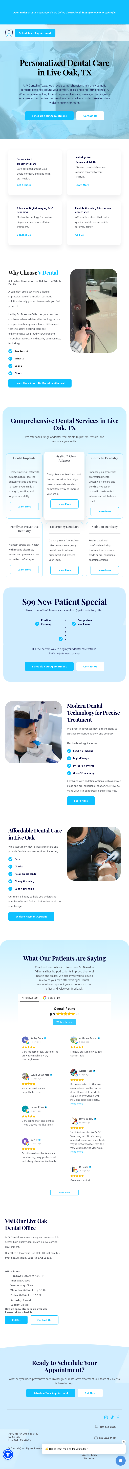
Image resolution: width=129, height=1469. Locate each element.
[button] (121, 33)
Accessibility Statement (90, 1456)
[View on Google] (25, 1039)
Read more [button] (76, 1103)
